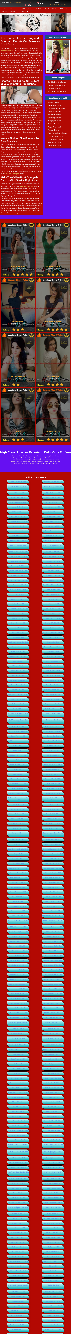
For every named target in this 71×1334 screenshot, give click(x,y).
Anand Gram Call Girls (53, 526)
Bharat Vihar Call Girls (18, 736)
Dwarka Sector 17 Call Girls (53, 965)
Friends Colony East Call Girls (18, 1049)
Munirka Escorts (53, 130)
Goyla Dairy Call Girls (53, 1130)
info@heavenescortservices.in (58, 4)
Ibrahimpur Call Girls (18, 1242)
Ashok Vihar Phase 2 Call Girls (53, 580)
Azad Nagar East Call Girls (18, 613)
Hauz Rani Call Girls (18, 1223)
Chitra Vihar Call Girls (53, 818)
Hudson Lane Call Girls (18, 1237)
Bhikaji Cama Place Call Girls (53, 741)
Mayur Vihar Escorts (54, 127)
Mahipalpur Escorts (54, 121)
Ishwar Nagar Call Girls (18, 1266)
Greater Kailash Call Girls (53, 1135)
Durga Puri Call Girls (53, 932)
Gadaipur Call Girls (18, 1054)
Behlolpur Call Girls (18, 704)
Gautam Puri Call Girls (53, 1083)
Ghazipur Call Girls (18, 1097)
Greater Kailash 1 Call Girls (18, 1140)
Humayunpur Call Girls (52, 1237)
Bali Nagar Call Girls (18, 666)
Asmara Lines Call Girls (18, 599)
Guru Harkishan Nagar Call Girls (18, 1178)
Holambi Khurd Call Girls (53, 1232)
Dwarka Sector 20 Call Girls (18, 984)
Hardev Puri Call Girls (53, 1188)
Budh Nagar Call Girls (53, 760)
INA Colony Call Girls (53, 1242)
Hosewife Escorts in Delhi (56, 85)
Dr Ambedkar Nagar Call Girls (18, 932)
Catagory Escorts (9, 11)
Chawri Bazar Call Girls (18, 804)
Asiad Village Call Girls (53, 594)
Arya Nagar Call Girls (53, 566)
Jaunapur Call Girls (18, 1320)
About (12, 8)
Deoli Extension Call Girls (18, 892)
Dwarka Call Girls (18, 936)
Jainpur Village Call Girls (53, 1291)
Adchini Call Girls (18, 493)
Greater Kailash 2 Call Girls (53, 1140)
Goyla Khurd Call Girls (18, 1135)
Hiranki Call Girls (52, 1228)
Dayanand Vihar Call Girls (18, 873)
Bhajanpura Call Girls (53, 720)
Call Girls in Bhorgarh (12, 174)
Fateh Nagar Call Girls (18, 1033)
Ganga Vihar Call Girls (18, 1068)
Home (4, 8)
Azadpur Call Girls (18, 618)
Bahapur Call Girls (18, 647)
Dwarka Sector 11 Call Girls (18, 946)
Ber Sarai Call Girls (18, 708)
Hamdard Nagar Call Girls (53, 1183)
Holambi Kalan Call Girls (18, 1232)
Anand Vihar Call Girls (53, 535)
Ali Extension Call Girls (52, 507)
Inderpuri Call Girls (18, 1256)
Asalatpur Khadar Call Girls (18, 570)
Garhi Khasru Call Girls (18, 1078)
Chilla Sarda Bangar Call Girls (18, 814)
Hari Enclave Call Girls (53, 1193)
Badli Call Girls (53, 637)
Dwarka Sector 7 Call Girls (18, 1012)
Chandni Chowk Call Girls (18, 793)
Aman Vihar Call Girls (18, 516)
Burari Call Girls (18, 774)
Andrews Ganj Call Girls (18, 545)
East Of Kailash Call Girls (53, 1017)
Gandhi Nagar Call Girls (53, 1059)
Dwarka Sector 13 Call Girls (53, 951)
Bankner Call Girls (18, 675)
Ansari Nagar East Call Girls (18, 551)
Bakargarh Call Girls (53, 651)
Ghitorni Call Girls (18, 1102)
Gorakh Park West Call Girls (53, 1121)
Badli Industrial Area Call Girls (18, 642)
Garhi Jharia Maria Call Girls (53, 1073)
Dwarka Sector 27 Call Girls (53, 993)
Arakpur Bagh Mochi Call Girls (53, 556)
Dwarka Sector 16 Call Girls (18, 960)
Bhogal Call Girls (18, 745)
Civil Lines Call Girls (18, 833)
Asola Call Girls (53, 599)
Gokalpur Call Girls (53, 1106)
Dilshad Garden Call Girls (18, 927)
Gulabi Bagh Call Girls (53, 1162)
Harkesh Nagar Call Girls (53, 1207)
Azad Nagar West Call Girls (53, 613)
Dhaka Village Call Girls (18, 906)
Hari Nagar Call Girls (18, 1197)
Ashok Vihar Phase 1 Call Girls (18, 580)
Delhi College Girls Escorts (57, 82)
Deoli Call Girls (53, 887)
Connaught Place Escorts (56, 108)
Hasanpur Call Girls (53, 1213)
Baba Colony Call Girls (18, 623)
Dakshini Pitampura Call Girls (52, 849)
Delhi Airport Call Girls (18, 882)
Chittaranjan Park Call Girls (53, 823)
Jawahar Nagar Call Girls (18, 1325)
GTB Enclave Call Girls (18, 1158)
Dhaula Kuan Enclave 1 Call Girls (53, 915)
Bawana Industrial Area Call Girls (18, 694)
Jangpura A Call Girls (53, 1301)
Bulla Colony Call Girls (53, 769)
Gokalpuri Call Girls (18, 1111)
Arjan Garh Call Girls (53, 561)
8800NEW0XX (15, 2)
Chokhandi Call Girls (18, 828)
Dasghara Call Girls (18, 863)
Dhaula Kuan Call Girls (18, 915)
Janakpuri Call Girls (53, 1296)
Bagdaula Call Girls (53, 642)
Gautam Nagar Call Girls (18, 1083)
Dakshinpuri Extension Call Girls (52, 854)
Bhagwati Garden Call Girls (53, 708)
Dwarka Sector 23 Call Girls (53, 989)
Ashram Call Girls (18, 594)
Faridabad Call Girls (18, 1028)
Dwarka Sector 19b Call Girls (18, 979)
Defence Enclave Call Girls (18, 877)
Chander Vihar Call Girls (53, 788)
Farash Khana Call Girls (52, 1022)
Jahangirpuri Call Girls (53, 1280)
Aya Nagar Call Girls (52, 604)
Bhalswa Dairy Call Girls (53, 726)
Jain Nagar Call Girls (18, 1291)
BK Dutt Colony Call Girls (18, 755)
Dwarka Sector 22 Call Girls (18, 989)
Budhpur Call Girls (18, 769)
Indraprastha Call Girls (53, 1256)
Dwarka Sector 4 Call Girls (52, 1003)
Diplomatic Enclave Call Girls (53, 927)
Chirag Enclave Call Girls (18, 818)
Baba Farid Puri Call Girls (53, 623)
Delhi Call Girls (25, 8)
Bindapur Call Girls (53, 750)
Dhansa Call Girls (53, 906)
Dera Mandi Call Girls (53, 892)
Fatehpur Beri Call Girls (52, 1033)
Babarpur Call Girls (18, 628)
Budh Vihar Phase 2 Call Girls (52, 764)
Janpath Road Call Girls (18, 1310)
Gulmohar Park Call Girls (53, 1167)
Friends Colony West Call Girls (53, 1049)
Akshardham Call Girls (53, 502)
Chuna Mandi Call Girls (52, 828)
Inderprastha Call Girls (53, 1252)
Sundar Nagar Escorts (55, 139)
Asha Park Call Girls (53, 570)
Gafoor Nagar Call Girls (52, 1054)
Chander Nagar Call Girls (18, 788)
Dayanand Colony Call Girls (53, 868)
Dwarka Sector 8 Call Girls (52, 1012)
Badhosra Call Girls (18, 637)
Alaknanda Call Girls (18, 507)
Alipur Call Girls (53, 512)
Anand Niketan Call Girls (53, 531)
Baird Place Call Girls (18, 651)
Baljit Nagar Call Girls (53, 666)
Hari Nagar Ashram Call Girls (53, 1197)
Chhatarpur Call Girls (18, 809)
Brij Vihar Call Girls (53, 755)
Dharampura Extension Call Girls (53, 911)
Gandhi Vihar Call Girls (18, 1064)
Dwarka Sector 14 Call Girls (18, 955)
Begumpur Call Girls (52, 699)
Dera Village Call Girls (18, 896)
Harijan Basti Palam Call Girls (52, 1202)
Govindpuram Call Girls (18, 1125)
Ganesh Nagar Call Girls (53, 1064)
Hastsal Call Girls (18, 1218)
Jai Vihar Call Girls (53, 1285)
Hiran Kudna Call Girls (18, 1228)
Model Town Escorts (54, 105)
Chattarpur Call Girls (53, 793)
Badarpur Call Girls (18, 632)
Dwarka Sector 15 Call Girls (53, 955)
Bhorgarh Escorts (7, 50)
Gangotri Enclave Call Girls (53, 1068)
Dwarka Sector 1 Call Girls (18, 941)
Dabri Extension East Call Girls (18, 849)
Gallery (38, 8)
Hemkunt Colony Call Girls (53, 1223)
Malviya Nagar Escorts (55, 124)
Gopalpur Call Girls (53, 1116)
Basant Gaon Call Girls (18, 685)
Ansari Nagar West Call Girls (53, 551)
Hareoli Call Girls (18, 1193)
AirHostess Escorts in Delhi (57, 91)
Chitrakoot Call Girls (18, 823)
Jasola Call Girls (53, 1310)
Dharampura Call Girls (18, 911)
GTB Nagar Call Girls (53, 1158)
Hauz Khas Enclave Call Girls (53, 1218)
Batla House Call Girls (53, 685)
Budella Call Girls (18, 760)
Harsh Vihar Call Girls (18, 1213)
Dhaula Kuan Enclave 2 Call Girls (18, 920)
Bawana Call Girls (18, 689)
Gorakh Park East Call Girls (18, 1121)
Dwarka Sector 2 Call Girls (52, 979)
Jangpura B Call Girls (18, 1306)
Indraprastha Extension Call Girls (53, 1261)
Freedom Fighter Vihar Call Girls (18, 1045)
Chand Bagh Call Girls (53, 783)
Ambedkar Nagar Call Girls (18, 521)
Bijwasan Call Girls (18, 750)
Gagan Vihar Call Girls (18, 1059)
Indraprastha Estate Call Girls (18, 1261)
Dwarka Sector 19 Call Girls (53, 974)
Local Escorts (50, 8)
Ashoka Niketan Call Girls (18, 589)
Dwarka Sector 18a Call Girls (53, 970)
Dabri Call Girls (18, 844)
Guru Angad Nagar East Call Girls (18, 1172)
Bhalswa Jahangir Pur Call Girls (18, 731)
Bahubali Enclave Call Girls (53, 647)
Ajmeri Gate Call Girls (53, 497)
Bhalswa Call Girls (18, 726)
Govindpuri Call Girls (53, 1125)
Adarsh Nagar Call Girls (18, 486)
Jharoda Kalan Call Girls (53, 1329)
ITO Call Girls (53, 1266)
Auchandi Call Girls (18, 604)
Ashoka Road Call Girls (53, 589)
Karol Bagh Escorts (54, 118)
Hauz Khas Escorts (54, 114)
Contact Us (24, 11)
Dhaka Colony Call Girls (53, 901)
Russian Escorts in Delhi (56, 88)
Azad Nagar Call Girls (53, 609)
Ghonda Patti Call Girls (52, 1102)
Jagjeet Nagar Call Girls (52, 1275)
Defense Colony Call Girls (53, 877)
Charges (63, 8)
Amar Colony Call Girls (52, 516)
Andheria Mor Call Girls (53, 540)
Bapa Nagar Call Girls (53, 675)
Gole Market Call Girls (53, 1111)
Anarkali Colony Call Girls (18, 540)
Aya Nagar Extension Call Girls (18, 609)
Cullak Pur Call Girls (52, 839)
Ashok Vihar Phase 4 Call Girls (53, 585)
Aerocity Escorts (53, 102)
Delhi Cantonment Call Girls (53, 882)
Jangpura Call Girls (18, 1301)
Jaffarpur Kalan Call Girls (18, 1271)
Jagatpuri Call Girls (18, 1275)
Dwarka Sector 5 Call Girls (18, 1008)
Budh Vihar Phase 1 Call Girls (18, 764)
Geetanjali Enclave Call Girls (53, 1087)
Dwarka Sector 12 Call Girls (53, 946)
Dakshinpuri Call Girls (18, 854)
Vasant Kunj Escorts (54, 142)
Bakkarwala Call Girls (53, 656)
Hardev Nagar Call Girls (18, 1188)
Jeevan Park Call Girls (53, 1325)
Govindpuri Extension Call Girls (18, 1130)
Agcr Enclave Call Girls (18, 497)
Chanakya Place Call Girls (53, 779)
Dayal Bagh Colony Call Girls (18, 868)
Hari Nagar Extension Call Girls (18, 1202)
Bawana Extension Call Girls (53, 689)
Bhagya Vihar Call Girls (52, 713)
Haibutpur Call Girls (18, 1183)
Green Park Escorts (54, 111)
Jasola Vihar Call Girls (18, 1315)
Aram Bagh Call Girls (18, 561)
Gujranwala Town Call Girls (18, 1162)
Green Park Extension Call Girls (18, 1151)
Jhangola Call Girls (18, 1329)
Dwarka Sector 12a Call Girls (18, 951)
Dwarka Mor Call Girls (53, 936)
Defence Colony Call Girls (53, 873)
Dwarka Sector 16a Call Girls (53, 960)
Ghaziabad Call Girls (52, 1092)
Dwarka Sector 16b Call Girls (18, 965)
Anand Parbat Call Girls (18, 535)
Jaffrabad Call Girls (53, 1271)
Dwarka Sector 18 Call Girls (18, 970)
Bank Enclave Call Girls (52, 670)
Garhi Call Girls (18, 1073)
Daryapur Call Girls (53, 858)
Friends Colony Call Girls (53, 1045)
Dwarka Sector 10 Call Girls (53, 941)
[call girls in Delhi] (58, 56)
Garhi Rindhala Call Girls (53, 1078)
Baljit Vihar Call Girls (18, 670)
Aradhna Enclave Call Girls (18, 556)
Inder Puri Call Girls (53, 1247)
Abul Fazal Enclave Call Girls (53, 481)
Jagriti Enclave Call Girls (18, 1280)
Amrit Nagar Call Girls (53, 521)
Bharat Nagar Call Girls (52, 731)
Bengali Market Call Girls (53, 704)
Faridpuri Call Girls (53, 1028)
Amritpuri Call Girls (18, 526)
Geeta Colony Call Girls (18, 1087)
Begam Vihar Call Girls (18, 699)
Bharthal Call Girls (53, 736)
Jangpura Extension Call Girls (52, 1306)
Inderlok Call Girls (18, 1252)
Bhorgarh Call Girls (53, 745)
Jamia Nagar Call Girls (18, 1296)
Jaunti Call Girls (53, 1320)
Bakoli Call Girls (18, 661)
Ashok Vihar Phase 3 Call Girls (18, 585)
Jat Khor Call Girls (53, 1315)
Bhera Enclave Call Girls (18, 741)
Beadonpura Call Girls (53, 694)
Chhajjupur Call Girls (53, 804)
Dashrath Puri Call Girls (53, 863)
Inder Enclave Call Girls (18, 1247)
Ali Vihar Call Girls (18, 512)
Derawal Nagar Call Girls (53, 896)
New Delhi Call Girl (26, 186)
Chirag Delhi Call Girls (53, 814)
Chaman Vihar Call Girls (18, 779)
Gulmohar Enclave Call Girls (18, 1167)
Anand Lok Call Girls (18, 531)
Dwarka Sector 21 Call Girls (53, 984)
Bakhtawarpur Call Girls (18, 656)
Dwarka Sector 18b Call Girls (18, 974)
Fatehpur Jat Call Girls (18, 1038)
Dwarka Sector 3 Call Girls (18, 1003)
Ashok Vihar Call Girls (53, 575)
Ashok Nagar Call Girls (18, 575)
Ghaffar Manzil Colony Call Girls (18, 1092)
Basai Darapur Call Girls (53, 680)
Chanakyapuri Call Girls (18, 783)
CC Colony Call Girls (53, 774)
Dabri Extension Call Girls (53, 844)
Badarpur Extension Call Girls (52, 632)
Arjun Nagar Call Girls (18, 566)
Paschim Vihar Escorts (55, 136)
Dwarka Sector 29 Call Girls (53, 998)
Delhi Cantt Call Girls (18, 887)
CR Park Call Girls (18, 839)
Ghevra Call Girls (52, 1097)
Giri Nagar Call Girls (18, 1106)
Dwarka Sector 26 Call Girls (18, 993)
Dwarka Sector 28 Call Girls (18, 998)
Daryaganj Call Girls (18, 858)
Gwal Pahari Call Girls (53, 1178)
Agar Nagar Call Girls (53, 493)
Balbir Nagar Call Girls (53, 661)
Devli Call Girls (18, 901)
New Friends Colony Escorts (57, 133)
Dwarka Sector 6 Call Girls (52, 1008)
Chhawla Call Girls (53, 809)
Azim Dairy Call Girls (53, 618)
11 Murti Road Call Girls (18, 481)
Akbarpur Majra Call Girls (18, 502)
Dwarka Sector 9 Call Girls (18, 1017)
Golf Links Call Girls (18, 1116)
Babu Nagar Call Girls (53, 628)
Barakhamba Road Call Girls (18, 680)
